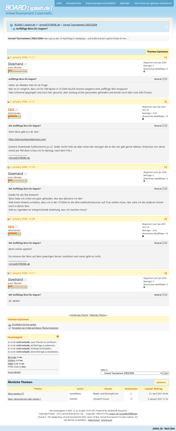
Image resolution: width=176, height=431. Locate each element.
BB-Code (12, 357)
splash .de (114, 413)
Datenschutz (94, 420)
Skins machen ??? (16, 393)
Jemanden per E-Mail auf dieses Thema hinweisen (35, 328)
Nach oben (169, 428)
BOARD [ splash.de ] (25, 24)
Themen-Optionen (157, 51)
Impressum (106, 420)
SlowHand (15, 63)
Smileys (11, 360)
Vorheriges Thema (79, 315)
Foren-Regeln (14, 372)
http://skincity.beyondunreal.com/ (27, 139)
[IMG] (10, 363)
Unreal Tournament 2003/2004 (80, 24)
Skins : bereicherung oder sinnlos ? (24, 399)
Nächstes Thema (98, 315)
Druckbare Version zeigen (24, 324)
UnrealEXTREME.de (19, 157)
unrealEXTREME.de (49, 24)
